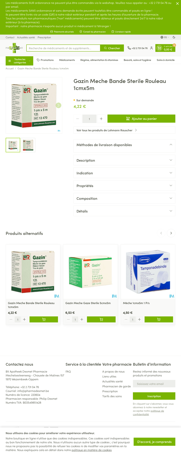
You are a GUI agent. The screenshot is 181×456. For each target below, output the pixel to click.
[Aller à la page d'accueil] (14, 48)
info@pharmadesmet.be (33, 391)
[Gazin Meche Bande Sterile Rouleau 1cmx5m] (33, 272)
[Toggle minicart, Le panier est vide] (159, 48)
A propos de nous (113, 371)
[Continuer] (58, 105)
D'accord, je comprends (154, 441)
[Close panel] (177, 3)
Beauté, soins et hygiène (137, 60)
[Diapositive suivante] (171, 233)
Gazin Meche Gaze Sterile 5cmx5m (88, 303)
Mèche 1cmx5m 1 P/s (136, 303)
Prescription (44, 37)
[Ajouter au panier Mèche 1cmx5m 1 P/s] (159, 319)
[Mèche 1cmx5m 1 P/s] (148, 272)
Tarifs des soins (112, 396)
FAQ (68, 371)
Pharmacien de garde (116, 386)
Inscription (154, 396)
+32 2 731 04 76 (30, 387)
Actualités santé (26, 37)
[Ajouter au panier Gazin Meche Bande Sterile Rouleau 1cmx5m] (44, 319)
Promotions (47, 60)
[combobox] (63, 48)
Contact (10, 37)
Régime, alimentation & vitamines (99, 60)
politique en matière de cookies (92, 450)
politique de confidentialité (148, 412)
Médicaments (67, 60)
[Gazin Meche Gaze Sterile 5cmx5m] (90, 272)
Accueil (10, 68)
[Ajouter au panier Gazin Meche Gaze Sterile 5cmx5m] (101, 319)
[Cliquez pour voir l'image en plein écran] (34, 105)
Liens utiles (109, 376)
